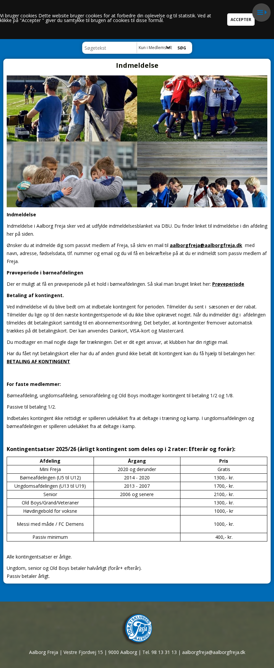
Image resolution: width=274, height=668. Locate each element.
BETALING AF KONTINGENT (38, 361)
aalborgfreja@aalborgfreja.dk (206, 245)
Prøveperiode (228, 284)
